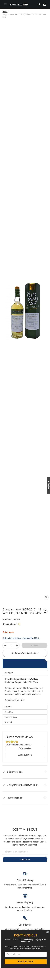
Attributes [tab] (8, 707)
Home (5, 12)
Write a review (25, 748)
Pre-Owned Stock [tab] (11, 717)
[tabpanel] (25, 689)
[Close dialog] (47, 932)
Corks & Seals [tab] (9, 712)
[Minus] (5, 645)
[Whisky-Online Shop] (19, 4)
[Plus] (16, 645)
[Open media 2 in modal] (25, 310)
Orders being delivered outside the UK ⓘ (21, 638)
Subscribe (25, 859)
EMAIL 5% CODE (25, 961)
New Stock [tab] (8, 722)
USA (31, 821)
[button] (39, 4)
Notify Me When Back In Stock (25, 653)
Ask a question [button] (25, 755)
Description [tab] (9, 673)
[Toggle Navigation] (5, 4)
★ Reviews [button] (48, 485)
